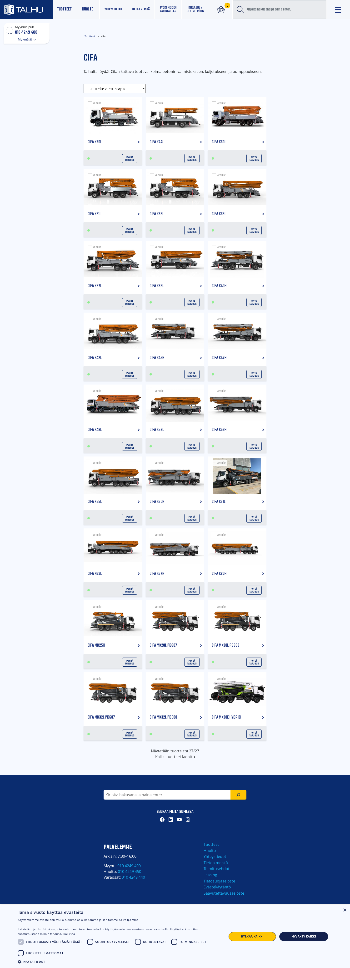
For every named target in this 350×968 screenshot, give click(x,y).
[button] (119, 961)
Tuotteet (64, 9)
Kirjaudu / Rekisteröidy (195, 9)
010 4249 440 (133, 877)
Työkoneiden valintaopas (168, 9)
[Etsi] (238, 795)
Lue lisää (69, 934)
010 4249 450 (129, 871)
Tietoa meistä (141, 9)
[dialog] (175, 936)
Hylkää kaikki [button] (252, 936)
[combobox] (279, 9)
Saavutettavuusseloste (224, 893)
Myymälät (25, 39)
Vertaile (97, 103)
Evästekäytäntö (217, 887)
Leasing (210, 874)
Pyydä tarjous (130, 158)
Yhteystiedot (215, 856)
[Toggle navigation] (338, 9)
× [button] (344, 910)
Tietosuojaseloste (219, 881)
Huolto (87, 9)
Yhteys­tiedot (113, 9)
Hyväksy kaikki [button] (304, 936)
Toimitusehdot (217, 868)
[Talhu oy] (26, 9)
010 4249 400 (26, 32)
